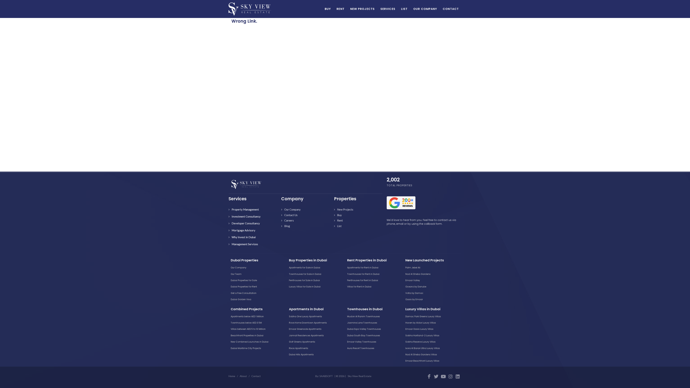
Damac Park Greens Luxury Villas (423, 316)
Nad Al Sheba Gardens (418, 274)
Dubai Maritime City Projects (246, 348)
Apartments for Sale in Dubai (304, 267)
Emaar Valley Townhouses (361, 341)
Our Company (292, 209)
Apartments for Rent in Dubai (362, 267)
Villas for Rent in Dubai (359, 286)
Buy (339, 215)
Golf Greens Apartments (302, 341)
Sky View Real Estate (359, 376)
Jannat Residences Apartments (306, 335)
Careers (289, 220)
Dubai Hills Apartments (301, 354)
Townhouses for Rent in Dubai (363, 274)
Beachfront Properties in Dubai (247, 335)
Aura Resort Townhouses (360, 348)
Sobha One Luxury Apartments (305, 316)
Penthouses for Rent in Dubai (362, 280)
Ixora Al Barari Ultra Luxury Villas (422, 348)
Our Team (236, 274)
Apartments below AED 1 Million (247, 316)
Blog (287, 226)
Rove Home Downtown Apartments (308, 322)
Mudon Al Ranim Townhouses (363, 316)
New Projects (345, 209)
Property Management (245, 209)
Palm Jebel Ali (412, 267)
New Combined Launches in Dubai (249, 341)
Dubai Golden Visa (241, 299)
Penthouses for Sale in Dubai (304, 280)
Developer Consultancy (246, 223)
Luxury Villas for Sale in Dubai (305, 286)
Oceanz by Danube (415, 286)
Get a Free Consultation (243, 293)
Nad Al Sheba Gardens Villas (421, 354)
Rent (340, 220)
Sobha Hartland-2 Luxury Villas (422, 335)
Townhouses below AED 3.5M (246, 322)
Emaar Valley (412, 280)
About (243, 376)
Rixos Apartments (298, 348)
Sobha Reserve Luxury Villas (420, 341)
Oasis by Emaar (414, 299)
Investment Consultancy (246, 216)
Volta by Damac (414, 293)
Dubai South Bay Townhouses (363, 335)
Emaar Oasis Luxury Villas (419, 329)
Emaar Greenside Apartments (305, 329)
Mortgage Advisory (243, 230)
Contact (256, 376)
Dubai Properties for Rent (244, 286)
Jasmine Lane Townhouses (362, 322)
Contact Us (291, 215)
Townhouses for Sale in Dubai (305, 274)
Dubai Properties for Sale (244, 280)
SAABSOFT (326, 376)
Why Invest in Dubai (244, 237)
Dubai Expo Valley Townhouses (364, 329)
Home (232, 376)
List (339, 226)
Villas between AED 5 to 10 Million (248, 329)
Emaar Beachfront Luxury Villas (422, 360)
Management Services (245, 244)
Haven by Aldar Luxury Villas (420, 322)
